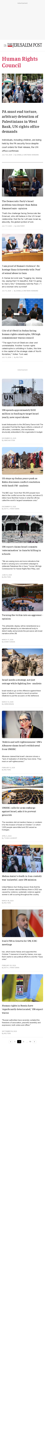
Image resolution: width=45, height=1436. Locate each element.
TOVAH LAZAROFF (10, 838)
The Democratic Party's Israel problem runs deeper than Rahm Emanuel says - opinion (19, 205)
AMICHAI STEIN (9, 440)
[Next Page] (34, 1041)
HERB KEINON (9, 704)
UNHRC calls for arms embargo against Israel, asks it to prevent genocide (19, 811)
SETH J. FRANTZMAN (11, 509)
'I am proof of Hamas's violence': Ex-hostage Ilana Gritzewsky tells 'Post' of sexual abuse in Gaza (21, 269)
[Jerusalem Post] (24, 45)
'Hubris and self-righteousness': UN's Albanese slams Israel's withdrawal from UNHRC (22, 745)
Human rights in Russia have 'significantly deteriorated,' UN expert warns (22, 1009)
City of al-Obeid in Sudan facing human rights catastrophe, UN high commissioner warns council (21, 334)
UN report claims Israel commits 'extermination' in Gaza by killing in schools (21, 550)
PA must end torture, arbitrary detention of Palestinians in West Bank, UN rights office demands (20, 121)
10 (30, 1042)
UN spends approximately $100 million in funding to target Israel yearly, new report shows (20, 413)
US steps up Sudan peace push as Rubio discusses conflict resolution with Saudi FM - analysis (21, 482)
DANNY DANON (9, 642)
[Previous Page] (10, 1041)
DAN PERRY (21, 226)
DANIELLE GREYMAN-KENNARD (28, 155)
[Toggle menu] (5, 45)
